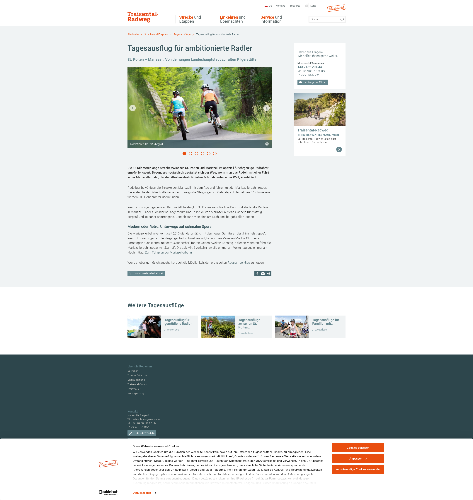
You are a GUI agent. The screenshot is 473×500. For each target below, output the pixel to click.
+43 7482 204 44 (309, 67)
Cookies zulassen (358, 447)
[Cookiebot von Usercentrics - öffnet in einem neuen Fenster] (108, 493)
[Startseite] (148, 13)
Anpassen (355, 458)
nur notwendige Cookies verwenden (358, 469)
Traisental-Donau (137, 384)
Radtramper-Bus (239, 262)
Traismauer (133, 389)
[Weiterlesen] (339, 149)
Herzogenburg (135, 393)
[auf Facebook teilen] (257, 273)
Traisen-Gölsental (137, 375)
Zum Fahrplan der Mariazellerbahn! (169, 252)
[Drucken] (268, 273)
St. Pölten (132, 370)
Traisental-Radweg (312, 130)
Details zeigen (142, 492)
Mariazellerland (136, 379)
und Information (271, 19)
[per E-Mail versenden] (263, 273)
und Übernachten (233, 19)
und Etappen (190, 19)
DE (270, 5)
